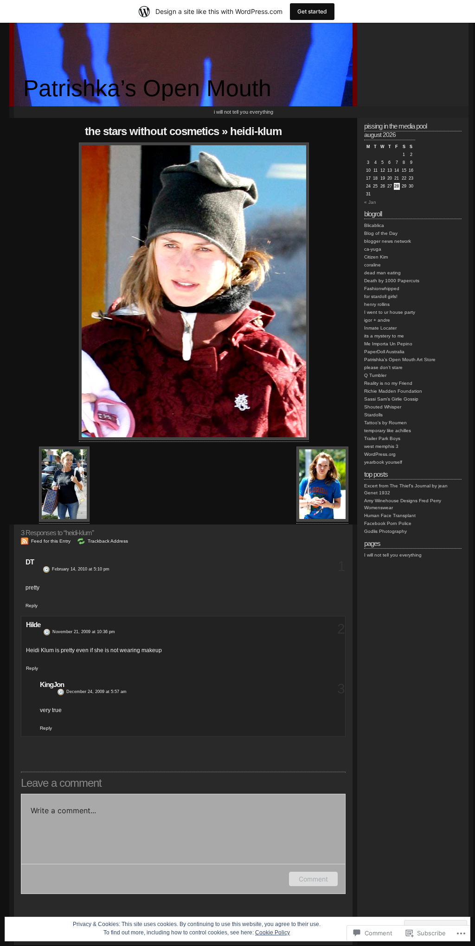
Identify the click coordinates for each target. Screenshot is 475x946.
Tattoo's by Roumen (385, 422)
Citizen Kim (376, 256)
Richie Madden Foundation (393, 391)
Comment (313, 879)
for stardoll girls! (381, 296)
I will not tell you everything (243, 112)
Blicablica (374, 225)
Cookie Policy (272, 932)
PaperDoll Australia (384, 351)
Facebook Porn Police (387, 523)
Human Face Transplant (390, 515)
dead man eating (382, 272)
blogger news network (387, 241)
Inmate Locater (380, 327)
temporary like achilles (387, 430)
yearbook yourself (383, 462)
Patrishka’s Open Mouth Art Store (400, 359)
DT (30, 562)
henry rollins (377, 304)
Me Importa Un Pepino (388, 343)
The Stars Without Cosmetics (152, 131)
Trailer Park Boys (382, 438)
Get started (312, 11)
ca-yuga (372, 249)
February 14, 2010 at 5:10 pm (80, 569)
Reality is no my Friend (388, 383)
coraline (372, 264)
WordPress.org (380, 454)
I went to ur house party (389, 312)
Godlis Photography (385, 531)
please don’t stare (383, 367)
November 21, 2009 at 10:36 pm (83, 631)
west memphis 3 (381, 446)
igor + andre (377, 320)
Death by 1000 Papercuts (391, 280)
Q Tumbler (375, 375)
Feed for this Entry (51, 541)
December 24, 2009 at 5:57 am (96, 691)
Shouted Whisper (382, 406)
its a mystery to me (384, 335)
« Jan (370, 202)
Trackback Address (108, 541)
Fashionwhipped (381, 288)
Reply (32, 605)
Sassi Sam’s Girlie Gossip (391, 399)
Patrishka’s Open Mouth (147, 88)
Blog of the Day (381, 233)
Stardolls (373, 414)
